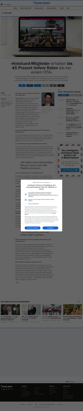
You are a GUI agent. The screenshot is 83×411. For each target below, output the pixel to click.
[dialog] (41, 205)
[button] (41, 204)
